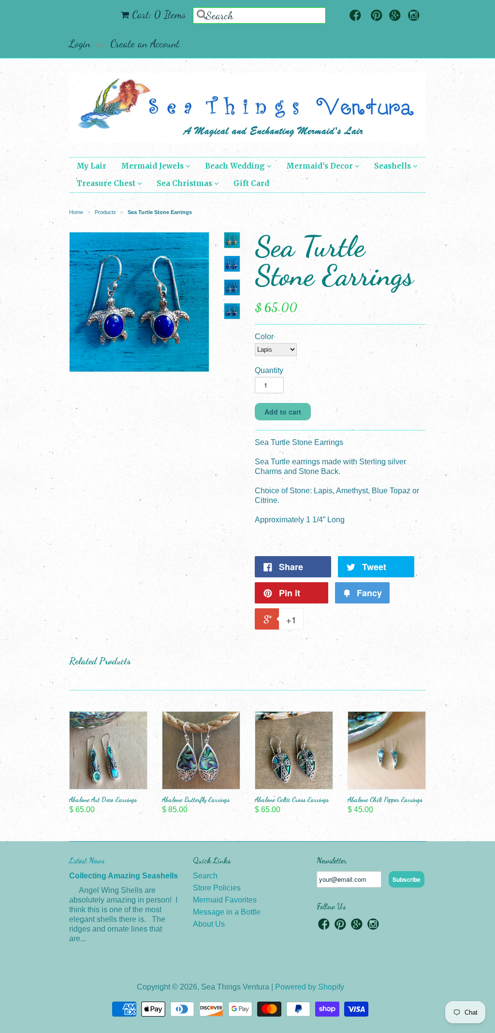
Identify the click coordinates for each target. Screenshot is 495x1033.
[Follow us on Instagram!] (414, 16)
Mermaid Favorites (225, 900)
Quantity (269, 370)
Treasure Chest (106, 183)
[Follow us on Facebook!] (355, 16)
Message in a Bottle (227, 912)
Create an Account (144, 43)
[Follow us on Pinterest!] (376, 16)
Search (205, 876)
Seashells (393, 166)
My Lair (91, 166)
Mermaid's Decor (320, 166)
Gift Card (251, 183)
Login (79, 43)
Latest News (86, 860)
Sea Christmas (185, 183)
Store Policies (217, 888)
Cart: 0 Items (159, 14)
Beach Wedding (236, 166)
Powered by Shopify (309, 987)
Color (264, 336)
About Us (209, 924)
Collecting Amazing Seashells (123, 876)
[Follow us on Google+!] (395, 16)
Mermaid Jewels (153, 166)
